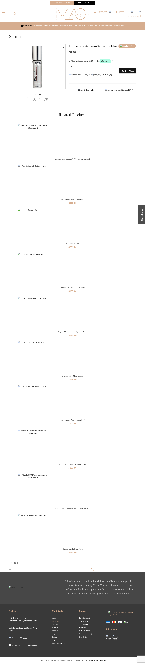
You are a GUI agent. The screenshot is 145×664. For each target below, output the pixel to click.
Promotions (55, 627)
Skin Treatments (105, 26)
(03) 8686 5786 (25, 638)
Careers (54, 637)
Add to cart (128, 71)
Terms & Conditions (58, 643)
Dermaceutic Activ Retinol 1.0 (72, 420)
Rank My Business (92, 660)
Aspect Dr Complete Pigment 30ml (72, 332)
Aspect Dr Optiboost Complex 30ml (72, 464)
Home (54, 618)
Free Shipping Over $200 (135, 16)
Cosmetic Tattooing (85, 634)
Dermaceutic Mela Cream (72, 376)
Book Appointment (62, 3)
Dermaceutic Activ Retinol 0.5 (72, 199)
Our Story (38, 26)
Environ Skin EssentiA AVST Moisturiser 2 (72, 159)
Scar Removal (80, 26)
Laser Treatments (51, 26)
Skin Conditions (66, 26)
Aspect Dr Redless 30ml (73, 549)
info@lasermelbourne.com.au (24, 645)
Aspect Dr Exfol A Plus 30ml (72, 288)
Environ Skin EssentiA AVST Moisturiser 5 (72, 508)
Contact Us (55, 640)
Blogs (54, 634)
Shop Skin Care (84, 3)
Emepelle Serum (72, 243)
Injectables (92, 26)
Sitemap (103, 660)
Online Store (56, 621)
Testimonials (56, 631)
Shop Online (119, 26)
